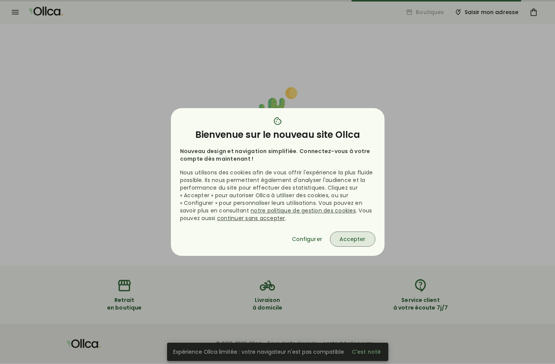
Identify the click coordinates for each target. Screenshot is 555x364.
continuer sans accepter (251, 218)
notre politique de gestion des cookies (303, 210)
